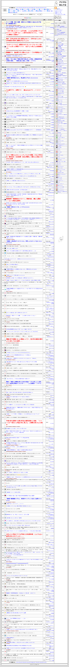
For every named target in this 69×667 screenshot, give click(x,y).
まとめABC (52, 181)
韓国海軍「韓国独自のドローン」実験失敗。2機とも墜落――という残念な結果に (23, 199)
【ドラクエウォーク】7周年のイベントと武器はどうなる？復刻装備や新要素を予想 (21, 299)
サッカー (36, 9)
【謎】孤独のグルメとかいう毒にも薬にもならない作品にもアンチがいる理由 (21, 361)
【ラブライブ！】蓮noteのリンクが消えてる (14, 295)
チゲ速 (58, 156)
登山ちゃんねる (60, 80)
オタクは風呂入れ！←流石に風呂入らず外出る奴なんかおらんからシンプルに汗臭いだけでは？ (23, 520)
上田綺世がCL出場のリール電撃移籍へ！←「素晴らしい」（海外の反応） (19, 336)
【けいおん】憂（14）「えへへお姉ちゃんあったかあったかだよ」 (18, 105)
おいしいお (52, 334)
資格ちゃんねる (51, 542)
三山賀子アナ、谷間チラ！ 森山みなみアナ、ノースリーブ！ (23, 91)
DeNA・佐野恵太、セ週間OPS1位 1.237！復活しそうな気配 (17, 472)
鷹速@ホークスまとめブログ (61, 174)
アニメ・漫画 (21, 11)
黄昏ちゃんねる (60, 177)
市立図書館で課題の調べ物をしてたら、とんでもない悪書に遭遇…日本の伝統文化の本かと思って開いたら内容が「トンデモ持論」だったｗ (24, 443)
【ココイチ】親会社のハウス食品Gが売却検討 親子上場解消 (17, 320)
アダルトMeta (51, 214)
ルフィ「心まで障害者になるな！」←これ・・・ (17, 618)
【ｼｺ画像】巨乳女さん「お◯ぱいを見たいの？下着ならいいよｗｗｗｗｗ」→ (20, 632)
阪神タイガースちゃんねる (61, 169)
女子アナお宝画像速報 (60, 26)
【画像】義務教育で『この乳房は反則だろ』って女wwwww (17, 178)
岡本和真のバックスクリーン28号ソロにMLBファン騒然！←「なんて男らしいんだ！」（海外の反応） (24, 652)
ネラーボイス (60, 85)
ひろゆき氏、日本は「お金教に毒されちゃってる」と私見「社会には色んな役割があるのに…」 (23, 162)
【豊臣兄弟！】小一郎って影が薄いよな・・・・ (15, 164)
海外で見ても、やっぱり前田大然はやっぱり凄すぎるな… (16, 350)
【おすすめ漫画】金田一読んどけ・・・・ (14, 347)
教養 (38, 11)
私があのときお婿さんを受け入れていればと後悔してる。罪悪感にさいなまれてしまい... (24, 135)
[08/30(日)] (23, 7)
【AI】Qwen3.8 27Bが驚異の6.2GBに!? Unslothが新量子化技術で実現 (18, 323)
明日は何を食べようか (61, 88)
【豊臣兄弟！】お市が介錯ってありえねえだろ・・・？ (16, 657)
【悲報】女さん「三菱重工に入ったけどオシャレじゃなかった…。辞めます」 (21, 358)
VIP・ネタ (25, 9)
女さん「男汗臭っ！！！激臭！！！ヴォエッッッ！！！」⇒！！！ (18, 627)
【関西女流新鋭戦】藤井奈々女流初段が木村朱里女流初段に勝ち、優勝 (19, 411)
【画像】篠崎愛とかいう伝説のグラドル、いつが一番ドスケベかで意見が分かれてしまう (24, 289)
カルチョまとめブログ (61, 190)
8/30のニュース (9, 386)
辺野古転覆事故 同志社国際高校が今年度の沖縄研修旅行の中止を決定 (18, 645)
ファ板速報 (52, 122)
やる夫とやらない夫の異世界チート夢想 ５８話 (17, 111)
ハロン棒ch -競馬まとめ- (61, 137)
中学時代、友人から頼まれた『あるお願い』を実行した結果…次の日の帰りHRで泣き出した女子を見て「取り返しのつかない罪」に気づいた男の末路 (24, 204)
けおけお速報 (59, 147)
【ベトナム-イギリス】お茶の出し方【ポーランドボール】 (16, 575)
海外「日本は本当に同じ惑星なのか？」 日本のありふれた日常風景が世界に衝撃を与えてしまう (24, 39)
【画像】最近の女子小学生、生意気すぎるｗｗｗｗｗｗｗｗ (17, 292)
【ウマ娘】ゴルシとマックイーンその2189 (14, 511)
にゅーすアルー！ (51, 150)
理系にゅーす (51, 103)
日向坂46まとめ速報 (61, 82)
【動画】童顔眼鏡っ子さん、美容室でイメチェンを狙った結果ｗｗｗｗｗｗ (24, 499)
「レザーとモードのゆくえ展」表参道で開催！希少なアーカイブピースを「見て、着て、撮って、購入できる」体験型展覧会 (24, 127)
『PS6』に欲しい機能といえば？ (12, 248)
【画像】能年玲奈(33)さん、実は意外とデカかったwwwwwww (22, 78)
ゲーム (16, 11)
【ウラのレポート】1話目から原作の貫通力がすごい (15, 72)
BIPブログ (52, 178)
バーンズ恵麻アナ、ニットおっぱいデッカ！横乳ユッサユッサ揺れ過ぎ (20, 404)
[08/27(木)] (36, 7)
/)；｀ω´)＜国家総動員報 (61, 32)
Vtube (27, 11)
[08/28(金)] (31, 7)
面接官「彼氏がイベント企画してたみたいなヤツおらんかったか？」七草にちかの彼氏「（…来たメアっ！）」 (24, 590)
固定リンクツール (58, 13)
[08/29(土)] (27, 7)
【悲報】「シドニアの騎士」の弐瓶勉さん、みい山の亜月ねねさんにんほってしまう (22, 414)
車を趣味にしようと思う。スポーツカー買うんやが (16, 428)
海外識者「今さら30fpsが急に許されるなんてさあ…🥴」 (16, 86)
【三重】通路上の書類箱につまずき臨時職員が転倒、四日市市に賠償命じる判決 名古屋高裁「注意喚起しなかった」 (24, 581)
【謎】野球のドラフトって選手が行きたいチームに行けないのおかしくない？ (20, 183)
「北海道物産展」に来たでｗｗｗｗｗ (13, 572)
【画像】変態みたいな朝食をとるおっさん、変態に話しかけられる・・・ (23, 269)
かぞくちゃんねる (51, 136)
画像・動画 (50, 11)
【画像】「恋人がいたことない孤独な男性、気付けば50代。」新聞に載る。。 (20, 230)
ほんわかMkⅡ (51, 95)
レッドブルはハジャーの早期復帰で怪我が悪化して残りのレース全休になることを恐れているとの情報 (24, 116)
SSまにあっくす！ (51, 105)
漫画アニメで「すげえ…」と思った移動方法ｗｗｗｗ (16, 446)
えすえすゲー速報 (51, 595)
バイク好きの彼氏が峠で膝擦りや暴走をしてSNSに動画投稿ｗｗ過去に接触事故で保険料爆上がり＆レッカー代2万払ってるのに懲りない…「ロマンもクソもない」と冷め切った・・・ (24, 219)
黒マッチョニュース (50, 305)
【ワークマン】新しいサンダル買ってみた (14, 113)
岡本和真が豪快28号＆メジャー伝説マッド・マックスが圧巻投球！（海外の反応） (21, 192)
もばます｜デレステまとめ (61, 158)
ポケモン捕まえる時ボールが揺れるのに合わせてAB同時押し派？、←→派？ (20, 100)
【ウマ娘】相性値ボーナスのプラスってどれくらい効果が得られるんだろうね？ (20, 272)
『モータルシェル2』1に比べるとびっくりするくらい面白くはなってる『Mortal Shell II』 (22, 331)
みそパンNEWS (51, 321)
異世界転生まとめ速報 (50, 630)
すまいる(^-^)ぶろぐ (50, 550)
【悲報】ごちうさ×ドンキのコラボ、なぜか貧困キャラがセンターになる (20, 648)
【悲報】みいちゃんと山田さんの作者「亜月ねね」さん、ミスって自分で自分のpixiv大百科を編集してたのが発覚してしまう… (24, 566)
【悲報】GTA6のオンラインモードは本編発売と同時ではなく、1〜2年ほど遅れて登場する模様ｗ (23, 530)
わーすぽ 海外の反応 (50, 192)
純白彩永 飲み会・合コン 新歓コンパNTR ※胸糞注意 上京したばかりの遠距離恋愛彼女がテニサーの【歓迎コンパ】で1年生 (24, 139)
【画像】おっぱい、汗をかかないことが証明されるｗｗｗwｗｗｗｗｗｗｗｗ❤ (24, 477)
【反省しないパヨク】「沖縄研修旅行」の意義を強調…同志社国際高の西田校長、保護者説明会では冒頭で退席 (24, 578)
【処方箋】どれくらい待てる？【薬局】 (14, 517)
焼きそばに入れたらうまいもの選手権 (13, 508)
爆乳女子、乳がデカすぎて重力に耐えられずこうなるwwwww (17, 262)
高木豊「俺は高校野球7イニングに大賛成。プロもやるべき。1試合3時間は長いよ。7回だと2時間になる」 (24, 283)
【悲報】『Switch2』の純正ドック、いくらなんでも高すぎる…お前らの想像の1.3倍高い (23, 280)
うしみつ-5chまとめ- (50, 152)
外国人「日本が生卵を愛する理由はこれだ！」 (14, 210)
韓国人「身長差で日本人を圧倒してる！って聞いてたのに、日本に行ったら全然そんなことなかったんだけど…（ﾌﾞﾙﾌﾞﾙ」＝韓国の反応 (24, 432)
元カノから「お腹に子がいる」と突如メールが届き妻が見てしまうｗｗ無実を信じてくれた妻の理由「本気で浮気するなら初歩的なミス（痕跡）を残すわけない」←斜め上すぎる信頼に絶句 (24, 464)
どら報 (53, 246)
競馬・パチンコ (44, 11)
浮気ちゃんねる (51, 221)
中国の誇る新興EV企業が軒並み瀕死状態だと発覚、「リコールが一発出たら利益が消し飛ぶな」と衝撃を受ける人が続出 (24, 422)
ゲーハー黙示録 (60, 111)
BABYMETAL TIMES (61, 172)
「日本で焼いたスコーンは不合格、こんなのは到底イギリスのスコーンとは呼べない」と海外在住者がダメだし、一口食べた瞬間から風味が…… (24, 32)
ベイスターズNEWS (60, 155)
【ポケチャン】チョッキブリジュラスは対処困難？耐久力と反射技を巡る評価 (20, 308)
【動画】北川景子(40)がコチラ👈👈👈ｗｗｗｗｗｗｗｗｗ (17, 474)
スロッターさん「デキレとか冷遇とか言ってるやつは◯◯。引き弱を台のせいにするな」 (23, 186)
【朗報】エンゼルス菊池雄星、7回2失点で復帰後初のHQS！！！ (18, 417)
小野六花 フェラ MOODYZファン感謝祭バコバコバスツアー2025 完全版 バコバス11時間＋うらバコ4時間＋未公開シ (24, 365)
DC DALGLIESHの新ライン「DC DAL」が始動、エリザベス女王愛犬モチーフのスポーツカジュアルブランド (24, 122)
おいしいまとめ (51, 435)
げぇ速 (58, 182)
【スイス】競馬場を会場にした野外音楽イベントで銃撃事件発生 (18, 166)
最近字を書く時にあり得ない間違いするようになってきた (16, 401)
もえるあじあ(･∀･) (51, 195)
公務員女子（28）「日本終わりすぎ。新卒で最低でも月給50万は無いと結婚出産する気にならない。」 (23, 84)
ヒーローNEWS (51, 555)
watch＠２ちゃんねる (50, 253)
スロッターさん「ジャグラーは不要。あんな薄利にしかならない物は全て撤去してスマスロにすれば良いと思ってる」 (24, 486)
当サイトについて (58, 11)
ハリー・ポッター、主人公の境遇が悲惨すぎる (14, 554)
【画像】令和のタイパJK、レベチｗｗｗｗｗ (17, 207)
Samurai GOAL (51, 224)
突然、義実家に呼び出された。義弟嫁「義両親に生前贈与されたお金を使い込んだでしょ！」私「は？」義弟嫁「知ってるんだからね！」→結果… (23, 528)
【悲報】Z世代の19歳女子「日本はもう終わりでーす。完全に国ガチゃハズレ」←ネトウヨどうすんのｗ (24, 70)
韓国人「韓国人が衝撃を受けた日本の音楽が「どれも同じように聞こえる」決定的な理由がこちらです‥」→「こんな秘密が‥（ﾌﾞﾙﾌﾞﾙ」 (24, 382)
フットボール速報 (61, 91)
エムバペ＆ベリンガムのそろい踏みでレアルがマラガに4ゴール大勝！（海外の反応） (21, 635)
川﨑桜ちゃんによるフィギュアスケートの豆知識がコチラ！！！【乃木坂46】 (24, 129)
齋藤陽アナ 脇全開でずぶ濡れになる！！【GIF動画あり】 (24, 52)
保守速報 (52, 23)
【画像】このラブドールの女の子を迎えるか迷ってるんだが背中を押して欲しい (22, 629)
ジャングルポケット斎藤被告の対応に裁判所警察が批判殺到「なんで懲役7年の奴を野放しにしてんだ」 (24, 371)
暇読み (58, 29)
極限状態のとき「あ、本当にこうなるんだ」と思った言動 (17, 514)
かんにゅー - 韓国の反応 (62, 83)
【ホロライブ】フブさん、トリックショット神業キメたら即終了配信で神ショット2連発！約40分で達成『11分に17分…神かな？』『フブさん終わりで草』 (24, 97)
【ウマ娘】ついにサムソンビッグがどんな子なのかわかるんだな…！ (18, 352)
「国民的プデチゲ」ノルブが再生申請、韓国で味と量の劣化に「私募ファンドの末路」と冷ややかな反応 (24, 108)
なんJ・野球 (31, 9)
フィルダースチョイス (50, 371)
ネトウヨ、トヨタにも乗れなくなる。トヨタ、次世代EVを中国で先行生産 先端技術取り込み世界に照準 (24, 625)
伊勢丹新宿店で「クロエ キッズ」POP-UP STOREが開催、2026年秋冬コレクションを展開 (22, 119)
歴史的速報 (59, 132)
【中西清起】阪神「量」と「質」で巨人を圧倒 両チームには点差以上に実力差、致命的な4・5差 (24, 547)
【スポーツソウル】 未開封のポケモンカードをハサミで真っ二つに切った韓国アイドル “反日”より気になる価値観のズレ (24, 46)
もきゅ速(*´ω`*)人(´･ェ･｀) (61, 180)
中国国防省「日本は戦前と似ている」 (14, 55)
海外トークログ (51, 432)
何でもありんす (51, 387)
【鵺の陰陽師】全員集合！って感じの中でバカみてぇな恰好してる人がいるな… (20, 642)
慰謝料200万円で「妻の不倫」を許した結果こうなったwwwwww (18, 469)
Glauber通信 (60, 66)
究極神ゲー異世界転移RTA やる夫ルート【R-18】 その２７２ (20, 593)
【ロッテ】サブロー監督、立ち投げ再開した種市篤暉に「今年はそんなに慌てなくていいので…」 (24, 453)
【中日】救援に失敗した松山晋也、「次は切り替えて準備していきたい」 (19, 246)
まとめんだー (59, 164)
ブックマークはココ (59, 9)
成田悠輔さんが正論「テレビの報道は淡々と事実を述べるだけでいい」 (20, 277)
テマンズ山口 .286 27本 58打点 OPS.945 (13, 615)
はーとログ (52, 84)
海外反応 (11, 12)
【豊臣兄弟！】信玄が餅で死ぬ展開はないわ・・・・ (16, 489)
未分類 (16, 12)
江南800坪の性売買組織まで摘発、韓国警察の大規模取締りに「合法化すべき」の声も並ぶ (22, 586)
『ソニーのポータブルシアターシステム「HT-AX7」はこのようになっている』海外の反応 (22, 226)
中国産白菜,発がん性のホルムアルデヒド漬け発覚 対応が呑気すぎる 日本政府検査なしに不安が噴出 (24, 373)
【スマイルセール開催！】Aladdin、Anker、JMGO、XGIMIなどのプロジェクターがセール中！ (23, 94)
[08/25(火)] (44, 7)
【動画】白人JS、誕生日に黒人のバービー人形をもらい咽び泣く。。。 (19, 396)
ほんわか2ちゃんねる (60, 140)
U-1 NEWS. (52, 33)
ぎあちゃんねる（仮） (50, 73)
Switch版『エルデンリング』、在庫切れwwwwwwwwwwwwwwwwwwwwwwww (20, 258)
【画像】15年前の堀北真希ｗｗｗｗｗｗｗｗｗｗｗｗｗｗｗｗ (17, 660)
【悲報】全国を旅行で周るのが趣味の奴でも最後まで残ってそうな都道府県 (20, 601)
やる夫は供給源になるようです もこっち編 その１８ (18, 329)
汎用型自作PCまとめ (61, 93)
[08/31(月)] (18, 7)
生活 (30, 11)
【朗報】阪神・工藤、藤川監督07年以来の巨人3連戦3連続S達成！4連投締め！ (20, 456)
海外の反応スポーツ (50, 336)
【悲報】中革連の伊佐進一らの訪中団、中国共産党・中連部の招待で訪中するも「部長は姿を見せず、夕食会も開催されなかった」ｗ (24, 195)
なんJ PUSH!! (60, 113)
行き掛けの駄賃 (51, 402)
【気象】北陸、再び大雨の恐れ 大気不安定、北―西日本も (17, 305)
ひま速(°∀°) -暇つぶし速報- (61, 161)
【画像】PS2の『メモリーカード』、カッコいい (15, 503)
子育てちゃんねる (51, 506)
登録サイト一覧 (58, 12)
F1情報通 (52, 116)
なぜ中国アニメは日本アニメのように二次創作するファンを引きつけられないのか (21, 149)
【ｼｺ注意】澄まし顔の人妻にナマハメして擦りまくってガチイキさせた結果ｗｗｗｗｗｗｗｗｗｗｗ (24, 389)
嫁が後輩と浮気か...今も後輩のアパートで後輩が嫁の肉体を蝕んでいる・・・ (20, 221)
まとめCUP (52, 216)
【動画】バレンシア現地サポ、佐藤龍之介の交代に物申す (16, 440)
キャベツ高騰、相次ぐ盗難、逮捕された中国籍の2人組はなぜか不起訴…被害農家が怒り (23, 22)
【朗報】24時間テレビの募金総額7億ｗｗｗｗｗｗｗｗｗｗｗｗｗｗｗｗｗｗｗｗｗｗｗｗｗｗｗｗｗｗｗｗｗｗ (24, 170)
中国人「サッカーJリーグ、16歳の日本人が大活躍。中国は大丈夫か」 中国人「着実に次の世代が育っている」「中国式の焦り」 (24, 75)
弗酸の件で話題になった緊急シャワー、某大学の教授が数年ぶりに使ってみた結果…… (24, 340)
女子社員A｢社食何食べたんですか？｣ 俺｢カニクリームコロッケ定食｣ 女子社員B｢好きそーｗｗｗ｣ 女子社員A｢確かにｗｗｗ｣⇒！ (24, 480)
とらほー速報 (51, 456)
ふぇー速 (59, 153)
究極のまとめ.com (60, 185)
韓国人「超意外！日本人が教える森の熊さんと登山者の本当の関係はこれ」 (20, 392)
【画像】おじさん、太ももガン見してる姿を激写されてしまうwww (18, 640)
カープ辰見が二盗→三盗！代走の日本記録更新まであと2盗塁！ (20, 495)
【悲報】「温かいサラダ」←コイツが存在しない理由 (16, 142)
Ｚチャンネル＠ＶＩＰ (61, 183)
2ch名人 (52, 412)
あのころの (59, 142)
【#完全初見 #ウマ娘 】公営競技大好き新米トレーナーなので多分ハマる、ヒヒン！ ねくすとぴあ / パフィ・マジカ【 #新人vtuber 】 (24, 622)
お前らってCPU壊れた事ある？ (12, 264)
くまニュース (51, 278)
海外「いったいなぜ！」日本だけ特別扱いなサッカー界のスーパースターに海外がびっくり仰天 (24, 146)
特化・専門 (19, 9)
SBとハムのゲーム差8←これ (11, 598)
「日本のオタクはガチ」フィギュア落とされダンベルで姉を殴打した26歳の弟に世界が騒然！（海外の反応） (24, 234)
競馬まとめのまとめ (50, 167)
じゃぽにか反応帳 (51, 75)
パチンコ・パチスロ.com (61, 108)
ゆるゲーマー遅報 (51, 280)
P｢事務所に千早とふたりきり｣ (11, 557)
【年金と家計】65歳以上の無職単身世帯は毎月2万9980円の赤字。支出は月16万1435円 (21, 253)
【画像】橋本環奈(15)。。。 (11, 637)
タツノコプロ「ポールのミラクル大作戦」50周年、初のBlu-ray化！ (18, 525)
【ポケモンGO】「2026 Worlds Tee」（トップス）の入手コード (17, 285)
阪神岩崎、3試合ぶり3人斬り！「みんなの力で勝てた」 (16, 607)
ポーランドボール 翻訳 (50, 576)
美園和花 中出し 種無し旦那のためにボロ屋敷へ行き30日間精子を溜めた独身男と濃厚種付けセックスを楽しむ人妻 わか (24, 610)
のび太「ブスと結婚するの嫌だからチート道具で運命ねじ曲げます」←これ (21, 250)
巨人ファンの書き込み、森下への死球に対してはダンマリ (16, 312)
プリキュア (59, 31)
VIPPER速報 (52, 70)
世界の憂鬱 (60, 54)
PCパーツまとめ (51, 267)
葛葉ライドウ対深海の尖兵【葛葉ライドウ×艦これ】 (15, 595)
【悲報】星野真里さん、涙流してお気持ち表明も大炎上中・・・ (21, 450)
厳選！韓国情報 (51, 56)
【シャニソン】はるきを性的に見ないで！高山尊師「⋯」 (16, 569)
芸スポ (49, 9)
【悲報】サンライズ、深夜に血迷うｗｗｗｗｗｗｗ (15, 275)
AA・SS (34, 11)
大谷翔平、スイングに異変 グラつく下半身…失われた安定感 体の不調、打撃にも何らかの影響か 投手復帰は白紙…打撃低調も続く (24, 655)
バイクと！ (59, 150)
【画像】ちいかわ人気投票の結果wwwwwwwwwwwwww (17, 81)
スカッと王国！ (51, 204)
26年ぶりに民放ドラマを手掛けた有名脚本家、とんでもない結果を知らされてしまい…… (24, 535)
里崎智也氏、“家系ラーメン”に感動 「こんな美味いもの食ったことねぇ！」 (21, 315)
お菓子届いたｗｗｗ (9, 435)
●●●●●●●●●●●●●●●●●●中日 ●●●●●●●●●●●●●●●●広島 (17, 563)
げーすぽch (52, 162)
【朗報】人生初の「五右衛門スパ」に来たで (14, 368)
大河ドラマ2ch (51, 348)
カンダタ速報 (51, 81)
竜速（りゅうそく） (50, 283)
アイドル (11, 11)
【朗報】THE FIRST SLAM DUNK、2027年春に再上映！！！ (18, 189)
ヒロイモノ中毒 (60, 57)
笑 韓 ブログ (60, 101)
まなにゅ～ (52, 219)
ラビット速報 (51, 293)
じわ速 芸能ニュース (61, 51)
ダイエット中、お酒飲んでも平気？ (12, 467)
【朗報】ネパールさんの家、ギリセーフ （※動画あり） (16, 132)
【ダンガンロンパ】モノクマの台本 (12, 318)
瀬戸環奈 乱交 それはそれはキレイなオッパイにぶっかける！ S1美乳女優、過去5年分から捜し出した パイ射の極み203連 (24, 214)
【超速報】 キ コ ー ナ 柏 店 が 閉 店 (13, 492)
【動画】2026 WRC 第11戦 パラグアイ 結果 (16, 612)
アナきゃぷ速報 (51, 53)
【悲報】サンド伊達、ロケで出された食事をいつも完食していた (18, 333)
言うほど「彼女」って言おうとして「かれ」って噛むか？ (16, 302)
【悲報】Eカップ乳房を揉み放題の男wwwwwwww (15, 539)
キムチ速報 (52, 47)
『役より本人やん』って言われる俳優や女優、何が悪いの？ (18, 378)
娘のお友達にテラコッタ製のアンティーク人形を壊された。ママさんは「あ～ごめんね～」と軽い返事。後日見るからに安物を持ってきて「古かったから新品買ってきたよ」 (24, 550)
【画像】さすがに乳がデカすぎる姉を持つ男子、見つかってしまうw (18, 394)
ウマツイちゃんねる (50, 512)
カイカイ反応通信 (61, 49)
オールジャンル (13, 9)
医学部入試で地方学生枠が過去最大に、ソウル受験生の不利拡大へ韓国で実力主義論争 (22, 326)
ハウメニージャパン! (60, 127)
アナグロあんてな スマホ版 (60, 14)
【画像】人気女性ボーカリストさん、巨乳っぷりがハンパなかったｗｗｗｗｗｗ (24, 242)
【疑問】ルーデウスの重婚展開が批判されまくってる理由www (18, 355)
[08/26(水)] (40, 7)
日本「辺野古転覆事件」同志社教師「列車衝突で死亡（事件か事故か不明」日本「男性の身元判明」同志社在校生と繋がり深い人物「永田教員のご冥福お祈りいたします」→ (24, 27)
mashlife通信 (60, 69)
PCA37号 (7, 483)
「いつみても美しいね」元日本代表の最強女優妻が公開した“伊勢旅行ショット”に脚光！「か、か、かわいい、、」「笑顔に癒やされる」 (24, 224)
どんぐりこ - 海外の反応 (62, 72)
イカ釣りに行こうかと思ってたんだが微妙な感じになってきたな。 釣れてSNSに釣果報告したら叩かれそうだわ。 (24, 560)
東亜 (46, 9)
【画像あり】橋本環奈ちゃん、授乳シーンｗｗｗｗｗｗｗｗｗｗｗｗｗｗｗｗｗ (20, 375)
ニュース (42, 9)
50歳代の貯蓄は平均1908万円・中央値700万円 (14, 542)
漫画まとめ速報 (51, 190)
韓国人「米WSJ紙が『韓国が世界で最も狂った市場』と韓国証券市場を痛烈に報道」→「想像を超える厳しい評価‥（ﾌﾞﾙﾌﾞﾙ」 (24, 59)
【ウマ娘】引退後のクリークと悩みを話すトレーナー (16, 228)
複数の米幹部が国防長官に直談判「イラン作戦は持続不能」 (18, 437)
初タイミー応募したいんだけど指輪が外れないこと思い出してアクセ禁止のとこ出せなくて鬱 (23, 173)
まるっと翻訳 (51, 176)
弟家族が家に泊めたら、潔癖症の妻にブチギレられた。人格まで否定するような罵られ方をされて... (24, 408)
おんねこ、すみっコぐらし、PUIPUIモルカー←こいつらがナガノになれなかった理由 (21, 523)
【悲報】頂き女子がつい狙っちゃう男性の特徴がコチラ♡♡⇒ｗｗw (18, 152)
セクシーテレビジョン (61, 188)
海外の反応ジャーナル (50, 226)
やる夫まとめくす (51, 111)
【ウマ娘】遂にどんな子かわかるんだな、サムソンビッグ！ (17, 544)
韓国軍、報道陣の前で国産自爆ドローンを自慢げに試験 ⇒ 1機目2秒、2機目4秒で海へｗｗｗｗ (24, 237)
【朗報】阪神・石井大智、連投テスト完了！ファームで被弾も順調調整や (19, 399)
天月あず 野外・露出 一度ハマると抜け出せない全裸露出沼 (17, 458)
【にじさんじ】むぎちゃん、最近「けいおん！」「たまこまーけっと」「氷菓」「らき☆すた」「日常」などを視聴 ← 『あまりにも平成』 (24, 553)
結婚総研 (52, 528)
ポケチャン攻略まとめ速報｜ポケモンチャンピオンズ (50, 309)
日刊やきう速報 (51, 563)
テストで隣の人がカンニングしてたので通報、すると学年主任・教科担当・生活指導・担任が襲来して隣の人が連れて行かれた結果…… (24, 156)
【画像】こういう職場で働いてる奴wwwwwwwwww (15, 180)
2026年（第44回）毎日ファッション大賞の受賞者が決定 (16, 124)
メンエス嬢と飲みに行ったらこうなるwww (14, 216)
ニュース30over (60, 134)
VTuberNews (52, 97)
